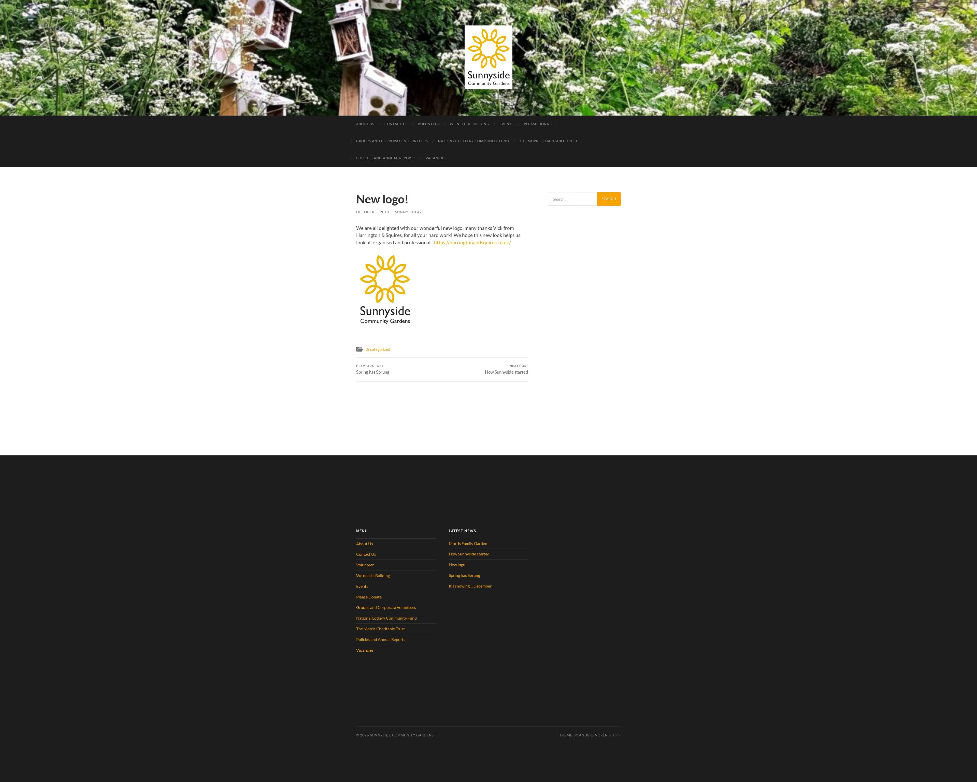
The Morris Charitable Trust (548, 141)
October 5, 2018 (372, 212)
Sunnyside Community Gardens (402, 735)
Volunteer (429, 124)
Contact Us (396, 124)
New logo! (458, 564)
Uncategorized (377, 349)
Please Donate (539, 124)
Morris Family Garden (468, 543)
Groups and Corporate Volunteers (392, 141)
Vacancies (436, 158)
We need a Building (469, 124)
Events (506, 124)
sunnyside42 (408, 212)
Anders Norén (593, 735)
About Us (365, 124)
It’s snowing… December (470, 585)
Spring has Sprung (372, 369)
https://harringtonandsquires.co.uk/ (472, 242)
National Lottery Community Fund (473, 141)
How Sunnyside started (506, 369)
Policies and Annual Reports (385, 158)
